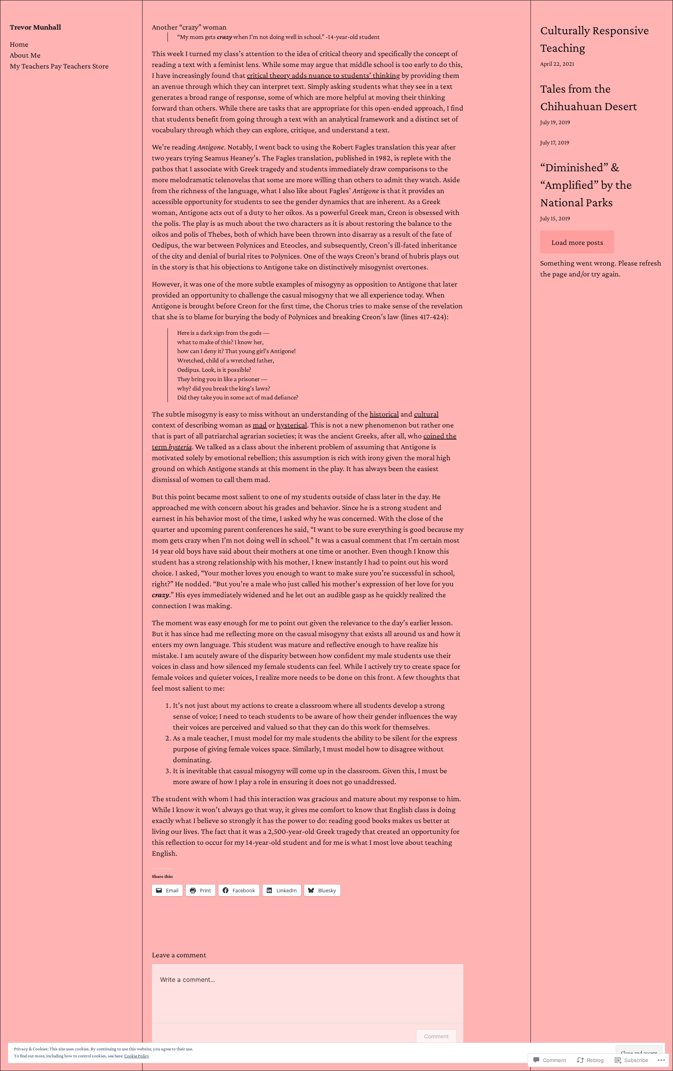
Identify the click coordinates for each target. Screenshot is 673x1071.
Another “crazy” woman (189, 27)
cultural (426, 414)
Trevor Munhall (35, 27)
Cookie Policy (136, 1056)
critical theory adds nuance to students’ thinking (323, 75)
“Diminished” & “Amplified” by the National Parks (586, 184)
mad (260, 424)
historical (384, 414)
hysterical (292, 424)
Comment (436, 1036)
